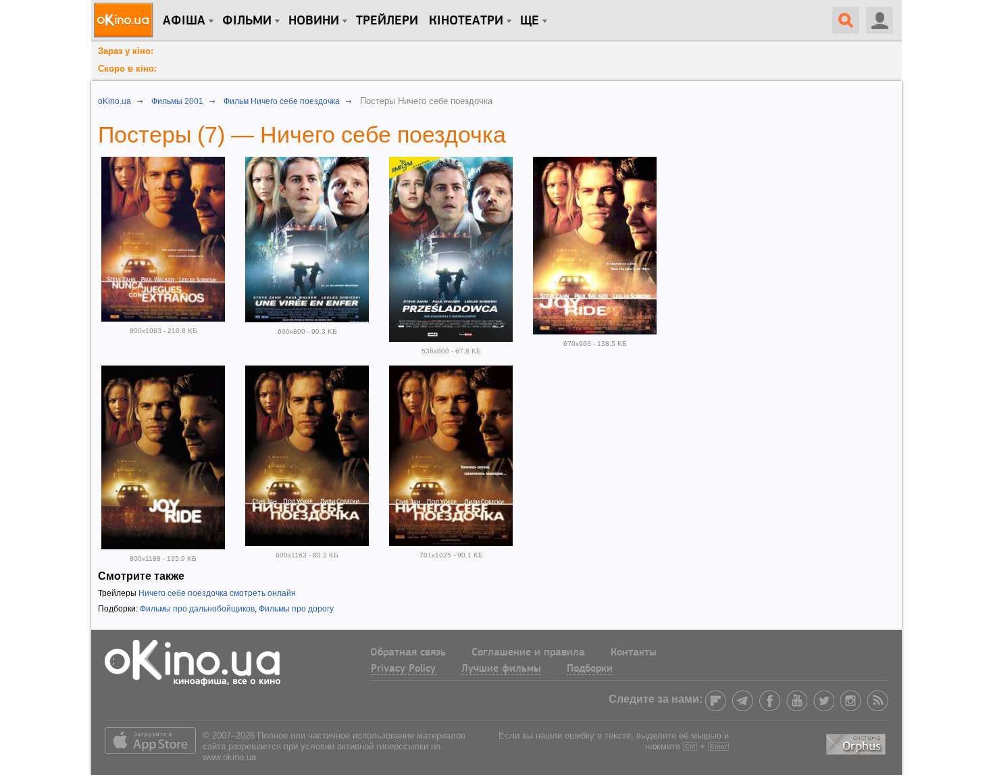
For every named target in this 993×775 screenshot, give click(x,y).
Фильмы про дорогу (296, 609)
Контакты (634, 652)
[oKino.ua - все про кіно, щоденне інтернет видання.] (125, 20)
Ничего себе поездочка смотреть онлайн (217, 593)
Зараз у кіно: (125, 51)
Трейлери (387, 21)
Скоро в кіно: (127, 69)
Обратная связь (408, 652)
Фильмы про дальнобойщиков (197, 609)
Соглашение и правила (528, 652)
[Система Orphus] (857, 741)
